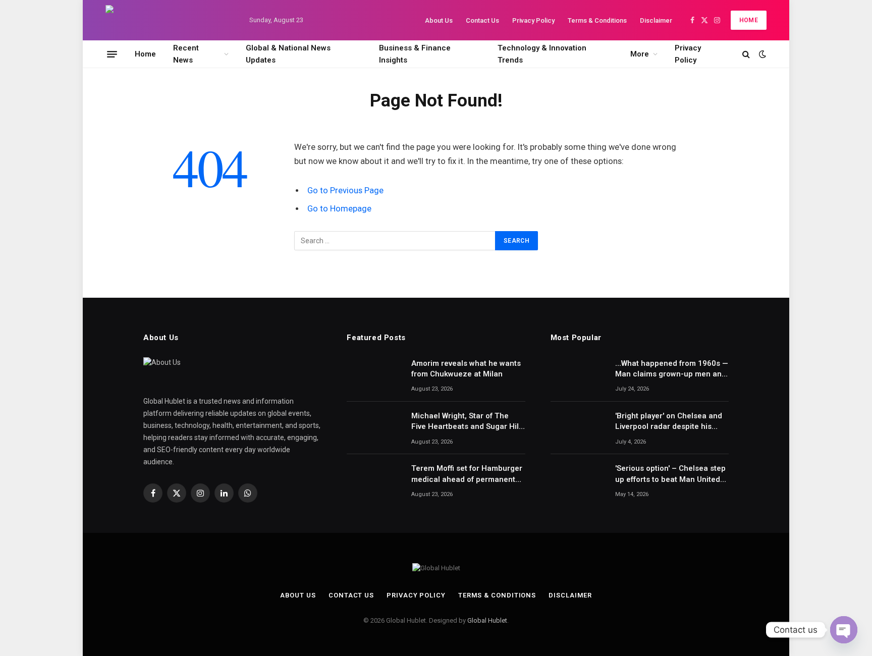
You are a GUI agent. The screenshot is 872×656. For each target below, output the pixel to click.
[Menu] (112, 54)
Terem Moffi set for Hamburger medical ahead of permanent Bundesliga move (466, 474)
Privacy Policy (533, 20)
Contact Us (482, 20)
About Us (439, 20)
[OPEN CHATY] (843, 629)
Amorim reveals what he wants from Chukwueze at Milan (466, 368)
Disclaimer (656, 20)
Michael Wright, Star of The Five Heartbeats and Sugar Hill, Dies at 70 (467, 421)
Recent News (186, 54)
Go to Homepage (339, 208)
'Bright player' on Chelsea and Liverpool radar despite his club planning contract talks (668, 421)
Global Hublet (487, 620)
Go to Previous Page (345, 190)
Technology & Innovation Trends (542, 54)
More (639, 54)
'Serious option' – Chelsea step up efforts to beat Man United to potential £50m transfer (670, 474)
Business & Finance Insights (415, 54)
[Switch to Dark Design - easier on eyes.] (761, 54)
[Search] (746, 54)
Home (748, 20)
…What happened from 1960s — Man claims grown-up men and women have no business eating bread (671, 369)
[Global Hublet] (168, 20)
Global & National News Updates (288, 54)
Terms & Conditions (597, 20)
